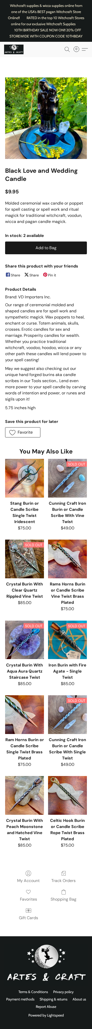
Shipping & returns (53, 999)
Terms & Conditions (33, 992)
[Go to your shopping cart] (78, 49)
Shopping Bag (63, 899)
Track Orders (63, 880)
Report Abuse (46, 1006)
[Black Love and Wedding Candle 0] (46, 118)
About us (79, 999)
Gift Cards (28, 917)
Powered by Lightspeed (46, 1015)
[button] (14, 49)
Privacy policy (63, 992)
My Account (28, 880)
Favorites (28, 899)
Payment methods (20, 999)
